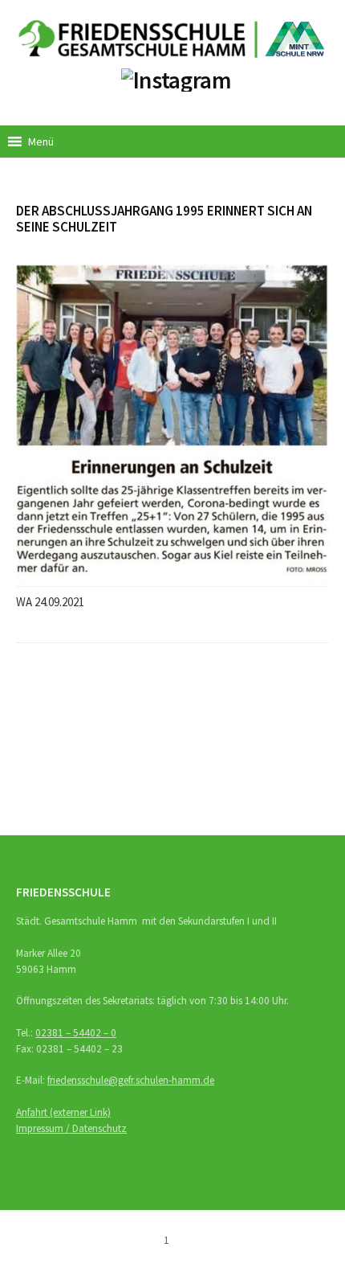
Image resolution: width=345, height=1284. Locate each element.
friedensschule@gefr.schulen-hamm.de (130, 1080)
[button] (41, 141)
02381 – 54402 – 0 (75, 1033)
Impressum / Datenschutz (71, 1128)
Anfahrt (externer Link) (63, 1112)
